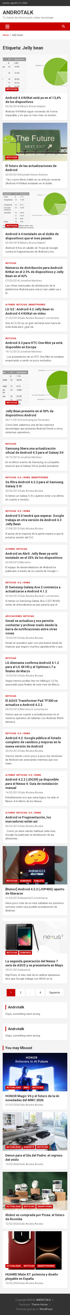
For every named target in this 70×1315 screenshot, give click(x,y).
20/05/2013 (12, 490)
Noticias (11, 89)
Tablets (39, 881)
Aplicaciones (13, 616)
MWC (26, 1087)
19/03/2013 (12, 638)
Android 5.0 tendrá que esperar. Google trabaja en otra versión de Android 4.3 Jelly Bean (34, 520)
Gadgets (29, 1147)
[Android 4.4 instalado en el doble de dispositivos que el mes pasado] (35, 210)
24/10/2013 (12, 457)
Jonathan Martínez (31, 280)
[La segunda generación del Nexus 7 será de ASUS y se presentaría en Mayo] (35, 937)
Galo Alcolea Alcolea (31, 318)
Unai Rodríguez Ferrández (35, 419)
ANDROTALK (18, 12)
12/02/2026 (12, 1223)
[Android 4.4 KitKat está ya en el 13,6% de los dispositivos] (35, 73)
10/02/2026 (12, 1283)
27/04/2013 (12, 528)
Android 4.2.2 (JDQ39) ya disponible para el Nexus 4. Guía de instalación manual (32, 784)
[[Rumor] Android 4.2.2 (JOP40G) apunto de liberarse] (35, 865)
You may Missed (18, 1048)
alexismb (25, 898)
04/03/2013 (12, 709)
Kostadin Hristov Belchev (34, 174)
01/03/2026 (12, 1104)
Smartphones (36, 304)
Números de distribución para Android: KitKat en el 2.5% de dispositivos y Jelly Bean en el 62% (34, 272)
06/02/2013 (12, 826)
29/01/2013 (12, 969)
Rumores (25, 881)
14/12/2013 (12, 351)
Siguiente (54, 992)
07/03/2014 (12, 280)
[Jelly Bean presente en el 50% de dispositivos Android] (35, 387)
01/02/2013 (12, 898)
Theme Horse (39, 1304)
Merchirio (25, 562)
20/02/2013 (12, 750)
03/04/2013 (12, 562)
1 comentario (51, 318)
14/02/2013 (12, 792)
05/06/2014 (12, 106)
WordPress (46, 1309)
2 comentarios (40, 709)
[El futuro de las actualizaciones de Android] (35, 142)
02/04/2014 (12, 174)
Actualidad (13, 1087)
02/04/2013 (12, 596)
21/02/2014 (12, 318)
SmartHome (45, 1206)
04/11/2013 (12, 419)
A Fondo (10, 304)
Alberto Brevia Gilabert (33, 106)
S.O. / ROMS (23, 477)
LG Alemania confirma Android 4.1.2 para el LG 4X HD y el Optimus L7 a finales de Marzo (32, 667)
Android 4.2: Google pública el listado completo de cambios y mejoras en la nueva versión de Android (33, 742)
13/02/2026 (12, 1164)
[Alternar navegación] (7, 26)
